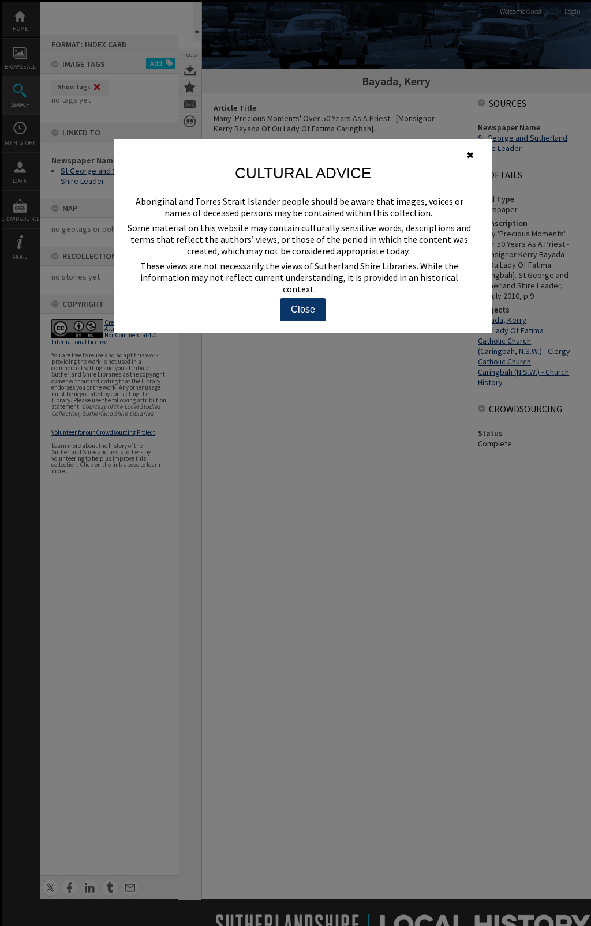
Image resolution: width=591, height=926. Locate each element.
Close (303, 309)
